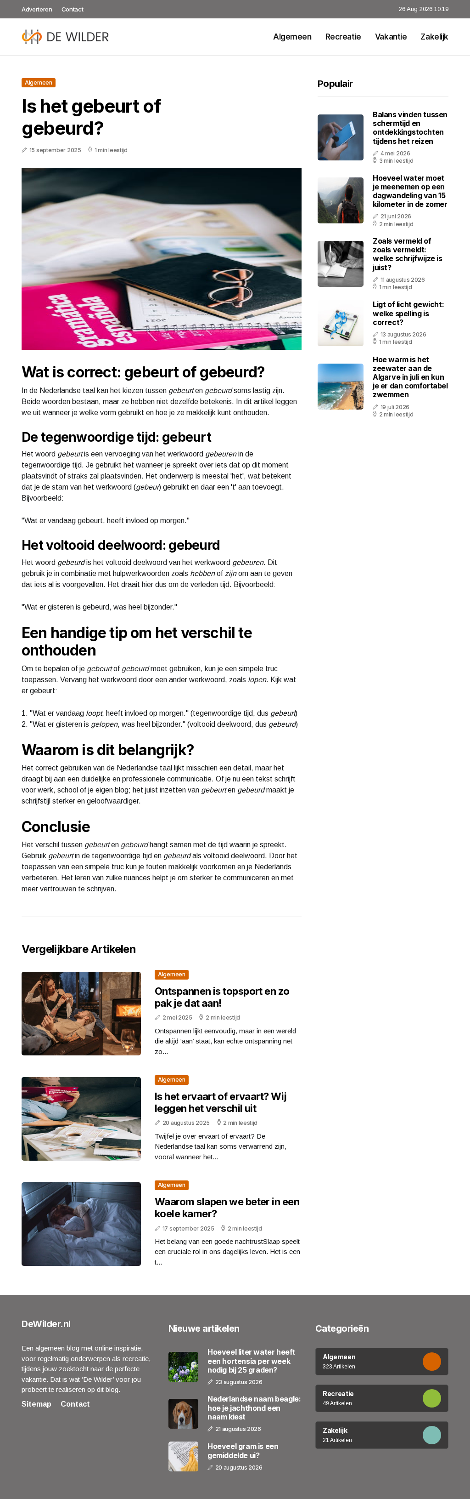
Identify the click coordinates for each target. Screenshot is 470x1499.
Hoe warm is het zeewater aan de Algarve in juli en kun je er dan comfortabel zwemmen (410, 377)
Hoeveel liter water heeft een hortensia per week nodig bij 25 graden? (251, 1361)
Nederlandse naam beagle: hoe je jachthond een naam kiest (254, 1408)
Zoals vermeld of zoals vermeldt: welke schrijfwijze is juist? (407, 254)
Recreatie (343, 36)
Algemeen (292, 36)
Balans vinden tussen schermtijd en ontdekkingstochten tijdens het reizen (410, 128)
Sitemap (36, 1404)
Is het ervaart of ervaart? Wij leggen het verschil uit (221, 1102)
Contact (73, 9)
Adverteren (37, 9)
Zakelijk (434, 36)
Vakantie (391, 36)
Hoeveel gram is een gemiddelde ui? (242, 1450)
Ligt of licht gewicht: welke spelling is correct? (408, 313)
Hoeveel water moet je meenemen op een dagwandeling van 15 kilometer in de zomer (410, 191)
